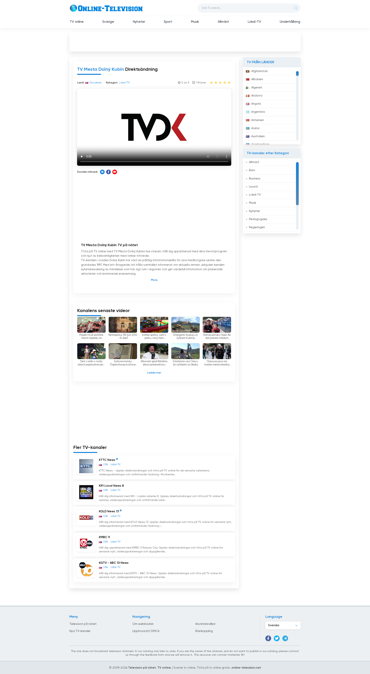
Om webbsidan (143, 624)
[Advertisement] (185, 41)
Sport (168, 22)
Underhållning (290, 22)
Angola (256, 103)
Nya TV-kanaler (80, 631)
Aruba (255, 128)
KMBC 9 (104, 537)
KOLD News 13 (109, 511)
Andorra (256, 95)
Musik (195, 22)
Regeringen (257, 227)
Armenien (257, 120)
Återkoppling (204, 631)
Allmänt (223, 22)
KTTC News (107, 460)
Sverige (108, 22)
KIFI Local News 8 (111, 485)
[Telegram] (285, 638)
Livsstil (253, 186)
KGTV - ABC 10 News (114, 563)
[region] (272, 105)
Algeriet (256, 87)
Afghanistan (259, 71)
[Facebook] (108, 172)
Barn (252, 170)
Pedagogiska (258, 219)
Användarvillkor (205, 624)
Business (254, 178)
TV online (77, 22)
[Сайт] (102, 172)
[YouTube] (114, 172)
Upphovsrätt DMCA (145, 631)
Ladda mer (154, 372)
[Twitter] (277, 638)
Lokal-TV (254, 22)
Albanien (257, 79)
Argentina (258, 111)
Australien (258, 136)
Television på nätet (83, 624)
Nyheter (139, 22)
